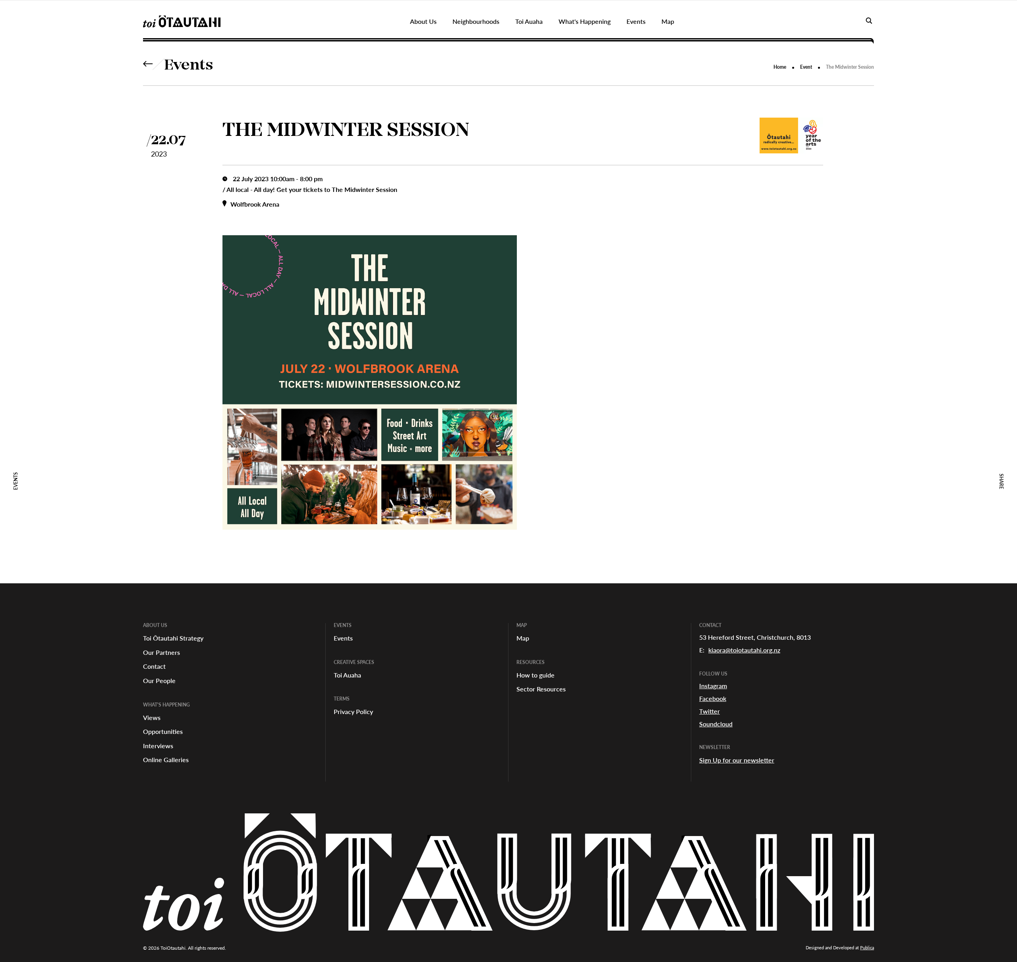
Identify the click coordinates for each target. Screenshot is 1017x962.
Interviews (158, 745)
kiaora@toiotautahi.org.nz (744, 650)
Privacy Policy (353, 711)
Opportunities (163, 731)
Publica (867, 947)
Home (779, 67)
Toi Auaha (347, 675)
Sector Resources (541, 689)
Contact (154, 666)
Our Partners (161, 652)
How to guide (535, 675)
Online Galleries (166, 759)
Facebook (712, 698)
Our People (159, 680)
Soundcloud (716, 724)
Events (188, 66)
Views (151, 717)
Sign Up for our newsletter (736, 760)
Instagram (713, 685)
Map (522, 638)
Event (806, 67)
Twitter (709, 711)
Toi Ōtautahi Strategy (173, 638)
